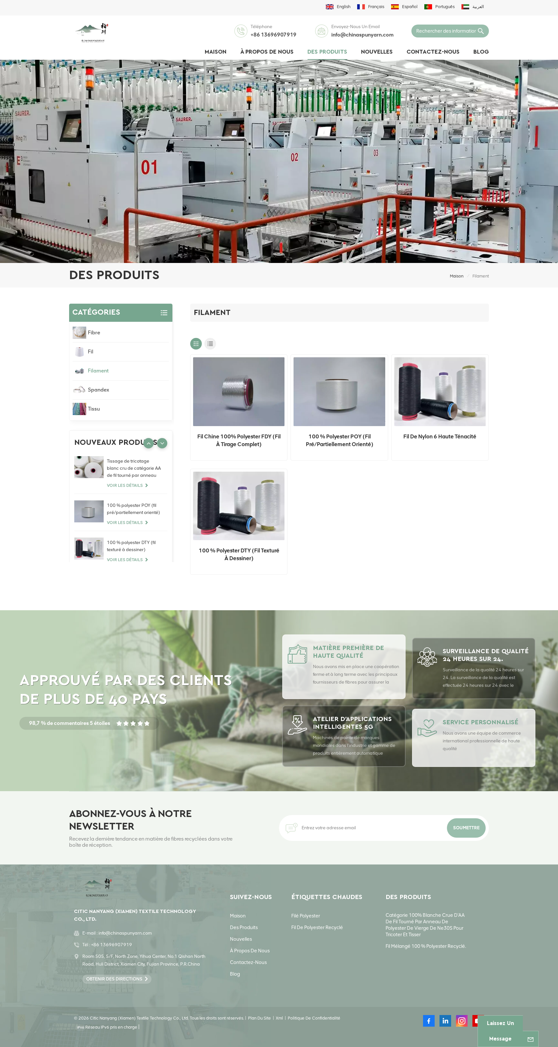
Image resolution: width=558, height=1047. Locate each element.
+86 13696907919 (273, 35)
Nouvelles (377, 52)
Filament (98, 371)
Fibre (94, 333)
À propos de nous (267, 52)
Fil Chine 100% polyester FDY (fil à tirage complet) (239, 440)
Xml (279, 1018)
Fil (90, 352)
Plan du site (259, 1018)
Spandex (98, 390)
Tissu (94, 409)
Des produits (327, 52)
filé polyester (305, 916)
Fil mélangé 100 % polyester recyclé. (426, 946)
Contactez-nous (433, 52)
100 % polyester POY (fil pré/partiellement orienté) (339, 440)
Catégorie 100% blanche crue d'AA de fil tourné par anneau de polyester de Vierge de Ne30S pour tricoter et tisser (425, 924)
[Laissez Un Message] (530, 1039)
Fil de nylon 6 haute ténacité (439, 436)
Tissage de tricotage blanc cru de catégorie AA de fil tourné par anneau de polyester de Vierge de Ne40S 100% (134, 468)
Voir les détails (125, 485)
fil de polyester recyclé (317, 927)
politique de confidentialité (314, 1018)
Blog (481, 52)
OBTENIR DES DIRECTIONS (114, 979)
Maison (215, 52)
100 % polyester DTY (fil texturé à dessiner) (239, 554)
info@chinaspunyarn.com (362, 35)
